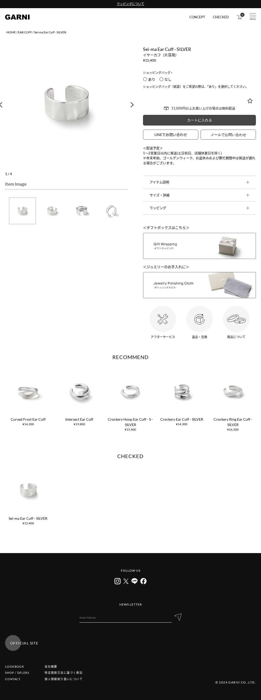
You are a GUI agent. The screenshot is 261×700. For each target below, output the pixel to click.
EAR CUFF (25, 32)
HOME (11, 32)
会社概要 (51, 666)
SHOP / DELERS (17, 672)
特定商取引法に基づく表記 (64, 672)
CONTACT (13, 679)
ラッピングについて (130, 4)
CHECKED (221, 17)
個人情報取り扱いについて (64, 679)
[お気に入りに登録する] (250, 101)
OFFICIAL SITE (24, 643)
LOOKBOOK (14, 666)
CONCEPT (197, 17)
